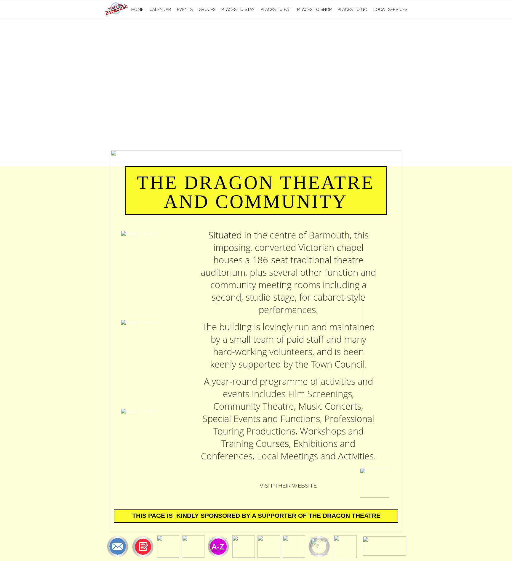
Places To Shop (314, 9)
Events (185, 9)
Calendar (160, 9)
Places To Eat (275, 9)
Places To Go (352, 9)
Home (137, 9)
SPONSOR (317, 542)
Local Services (390, 9)
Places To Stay (238, 9)
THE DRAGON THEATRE (344, 515)
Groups (207, 9)
